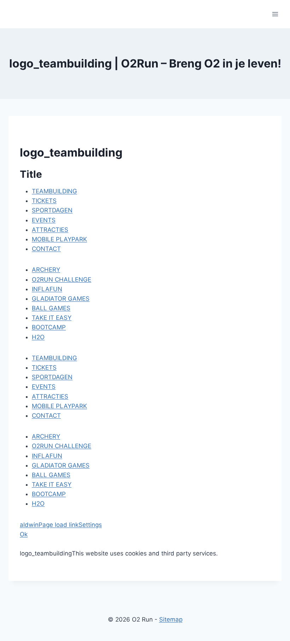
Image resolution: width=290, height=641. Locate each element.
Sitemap (170, 619)
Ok (24, 534)
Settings (90, 524)
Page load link (59, 524)
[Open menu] (275, 13)
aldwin (29, 524)
